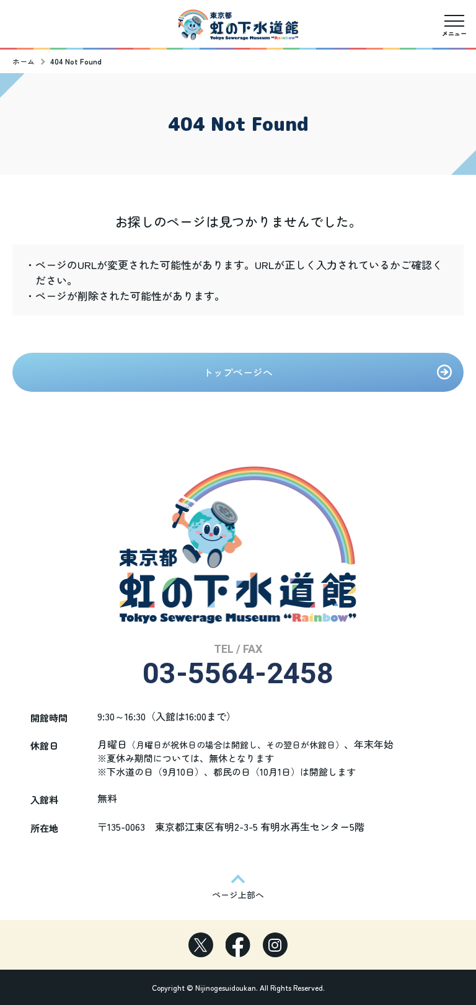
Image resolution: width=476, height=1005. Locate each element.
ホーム (23, 61)
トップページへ (238, 372)
